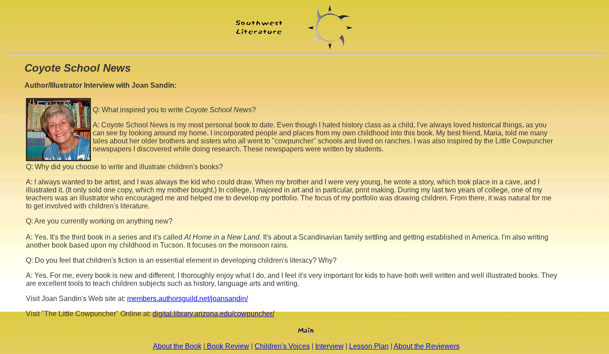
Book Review (227, 346)
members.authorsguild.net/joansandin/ (187, 298)
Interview (329, 346)
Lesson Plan (369, 346)
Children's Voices (282, 346)
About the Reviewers (427, 346)
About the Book (177, 346)
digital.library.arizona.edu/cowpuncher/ (213, 313)
